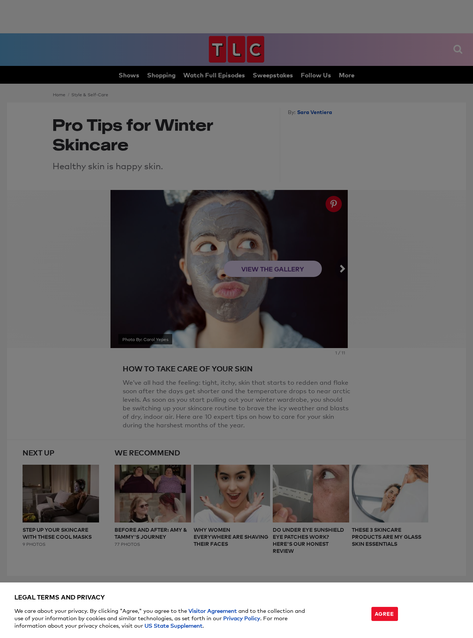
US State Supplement (173, 625)
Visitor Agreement (212, 610)
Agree (384, 613)
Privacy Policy (241, 617)
